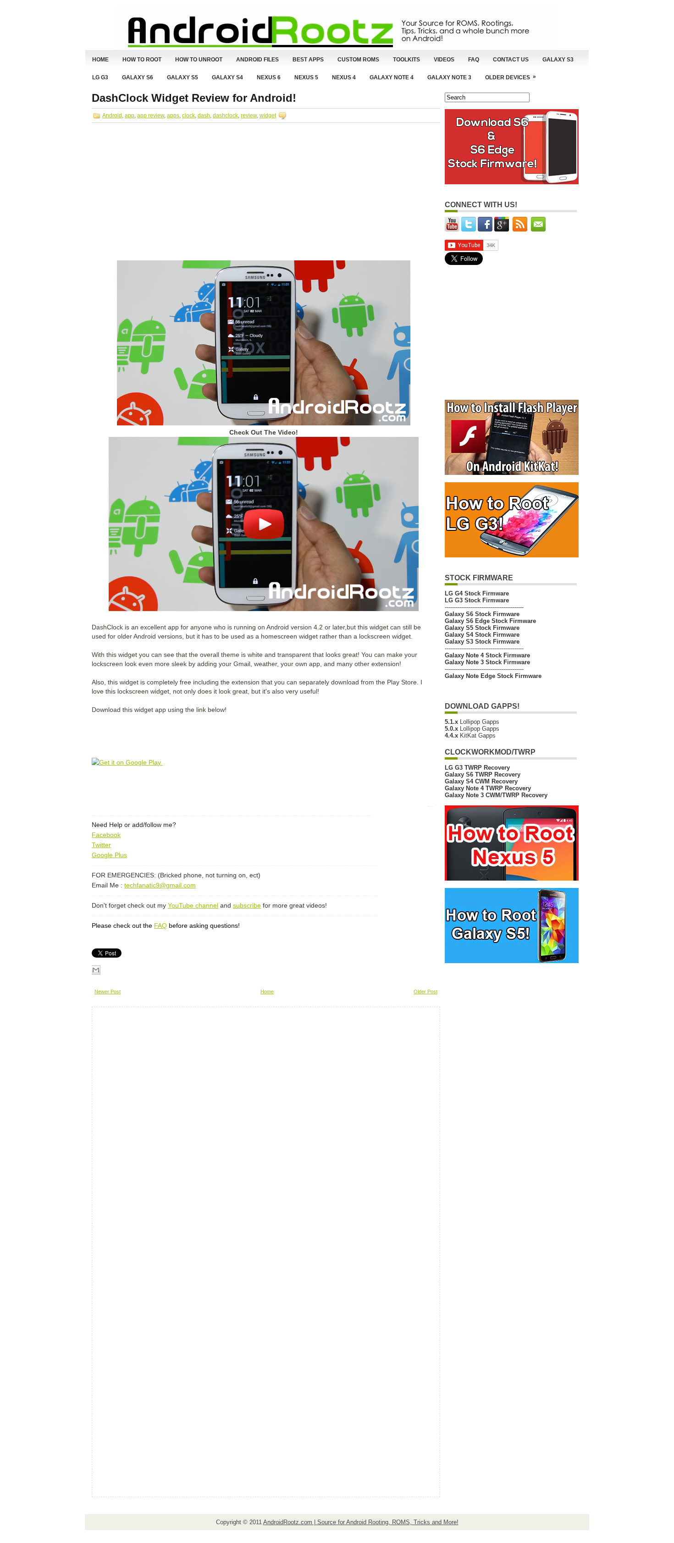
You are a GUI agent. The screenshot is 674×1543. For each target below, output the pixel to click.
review (249, 115)
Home (100, 59)
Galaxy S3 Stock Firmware (482, 641)
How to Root (141, 59)
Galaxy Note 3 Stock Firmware (487, 662)
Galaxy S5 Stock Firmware (482, 627)
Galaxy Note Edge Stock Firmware (493, 675)
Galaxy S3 (558, 59)
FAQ (473, 59)
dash (204, 115)
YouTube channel (193, 905)
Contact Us (511, 59)
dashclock (225, 115)
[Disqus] (266, 1133)
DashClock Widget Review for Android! (194, 98)
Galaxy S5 (182, 77)
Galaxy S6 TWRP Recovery (482, 774)
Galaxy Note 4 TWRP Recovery (488, 788)
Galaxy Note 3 (449, 77)
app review (150, 115)
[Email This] (95, 970)
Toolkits (406, 59)
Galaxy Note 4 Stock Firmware (487, 655)
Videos (444, 59)
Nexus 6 (269, 77)
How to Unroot (198, 59)
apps (173, 115)
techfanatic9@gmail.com (160, 885)
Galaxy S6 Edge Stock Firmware (490, 620)
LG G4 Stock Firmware (477, 593)
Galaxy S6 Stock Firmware (482, 614)
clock (188, 115)
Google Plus (109, 855)
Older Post (425, 991)
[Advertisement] (169, 193)
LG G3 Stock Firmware (477, 600)
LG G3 (100, 77)
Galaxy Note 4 (392, 77)
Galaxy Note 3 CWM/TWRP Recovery (496, 795)
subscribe (247, 905)
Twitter (101, 845)
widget (268, 115)
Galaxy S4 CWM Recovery (481, 781)
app (129, 115)
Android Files (257, 59)
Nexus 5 (306, 77)
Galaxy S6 (137, 77)
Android (112, 115)
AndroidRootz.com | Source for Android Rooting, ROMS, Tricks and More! (361, 1522)
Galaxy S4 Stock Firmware (482, 634)
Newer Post (107, 991)
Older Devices (510, 77)
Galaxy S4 (227, 77)
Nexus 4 (344, 77)
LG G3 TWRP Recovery (477, 767)
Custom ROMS (358, 59)
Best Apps (308, 59)
